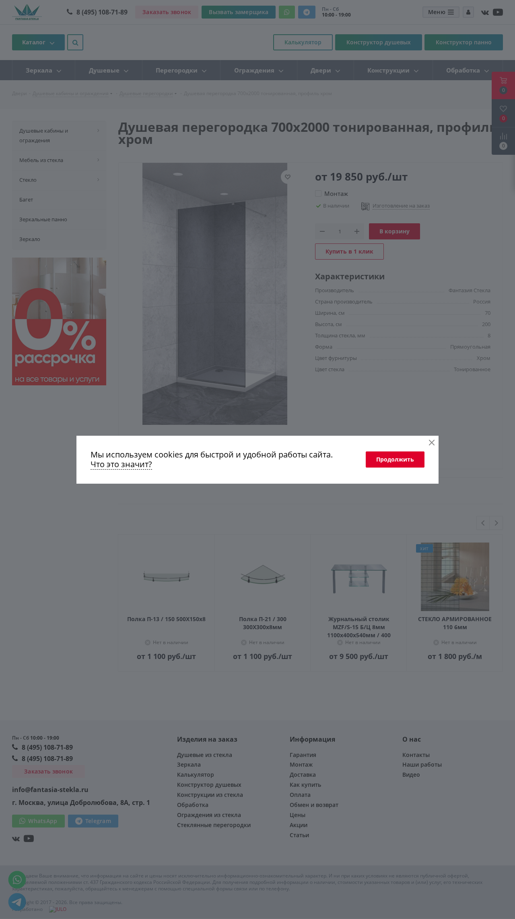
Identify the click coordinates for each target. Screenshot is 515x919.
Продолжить (395, 459)
